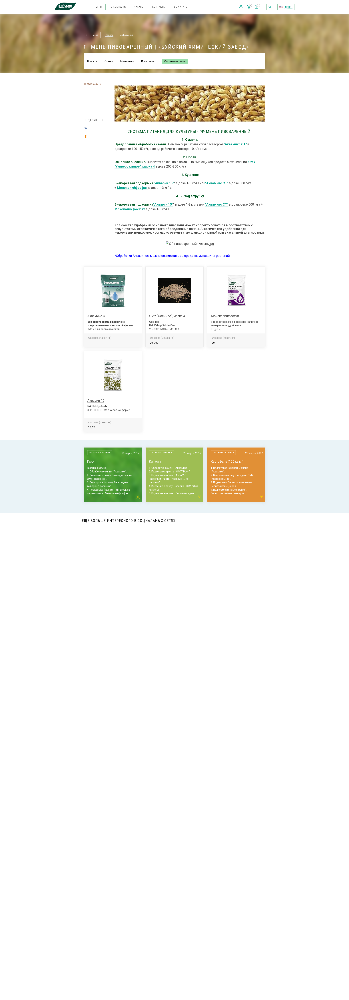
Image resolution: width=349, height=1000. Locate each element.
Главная (109, 35)
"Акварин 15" (164, 183)
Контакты (158, 7)
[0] (256, 7)
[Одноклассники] (86, 136)
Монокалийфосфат (132, 188)
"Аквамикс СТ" (235, 144)
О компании (119, 7)
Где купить (180, 7)
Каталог (139, 7)
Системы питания (174, 61)
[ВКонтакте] (86, 128)
